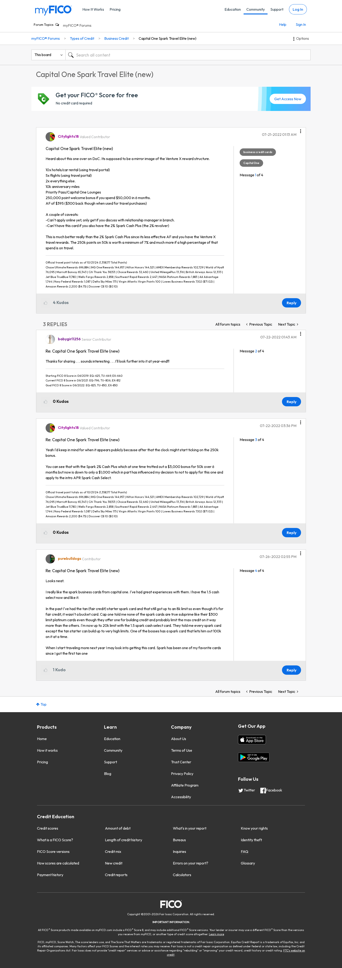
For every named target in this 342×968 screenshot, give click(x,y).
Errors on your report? (190, 863)
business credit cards (257, 152)
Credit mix (113, 851)
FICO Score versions (53, 851)
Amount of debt (118, 828)
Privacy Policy (182, 773)
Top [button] (43, 704)
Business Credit (116, 38)
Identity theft (251, 840)
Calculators (182, 874)
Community (255, 9)
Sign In (301, 24)
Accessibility (181, 796)
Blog (107, 773)
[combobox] (188, 55)
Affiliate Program (184, 785)
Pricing (115, 9)
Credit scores (47, 828)
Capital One (251, 163)
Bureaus (179, 840)
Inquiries (179, 851)
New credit (113, 863)
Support (276, 9)
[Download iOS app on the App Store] (252, 739)
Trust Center (181, 762)
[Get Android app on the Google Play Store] (253, 757)
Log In (298, 9)
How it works (47, 750)
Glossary (248, 863)
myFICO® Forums (77, 25)
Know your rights (254, 828)
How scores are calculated (58, 863)
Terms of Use (181, 750)
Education (233, 9)
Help (282, 24)
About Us (178, 738)
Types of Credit (82, 38)
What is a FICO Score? (55, 840)
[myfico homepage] (53, 10)
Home (42, 738)
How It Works (93, 9)
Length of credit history (123, 840)
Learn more (216, 934)
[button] (301, 129)
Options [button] (302, 38)
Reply (291, 302)
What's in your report (189, 828)
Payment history (50, 874)
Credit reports (116, 874)
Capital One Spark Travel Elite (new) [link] (167, 38)
